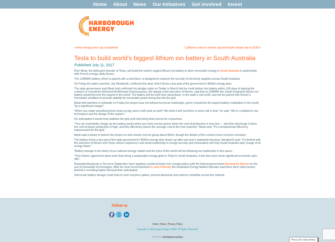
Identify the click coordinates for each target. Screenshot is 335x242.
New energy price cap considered (97, 47)
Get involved (206, 4)
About (120, 4)
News (139, 4)
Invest (235, 4)
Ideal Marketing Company (172, 237)
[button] (241, 78)
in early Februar (160, 166)
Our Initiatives (168, 4)
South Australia (229, 70)
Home (100, 4)
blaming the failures (237, 163)
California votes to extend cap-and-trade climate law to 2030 (222, 47)
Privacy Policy (175, 224)
